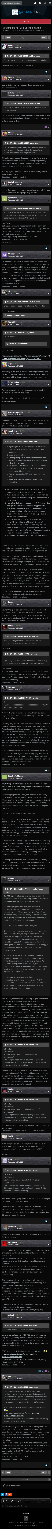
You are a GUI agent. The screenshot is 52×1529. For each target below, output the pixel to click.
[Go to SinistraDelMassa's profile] (4, 777)
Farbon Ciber (13, 382)
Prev (8, 37)
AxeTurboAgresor (15, 412)
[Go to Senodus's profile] (4, 603)
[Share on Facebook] (6, 1494)
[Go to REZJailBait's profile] (4, 1243)
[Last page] (49, 37)
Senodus (11, 602)
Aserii (10, 45)
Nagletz (11, 1089)
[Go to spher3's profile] (4, 94)
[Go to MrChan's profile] (4, 688)
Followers (24, 1479)
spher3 (11, 93)
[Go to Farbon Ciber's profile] (4, 383)
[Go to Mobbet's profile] (4, 255)
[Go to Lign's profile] (4, 364)
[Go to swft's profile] (4, 1160)
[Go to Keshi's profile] (4, 1137)
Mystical (33, 103)
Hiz (9, 291)
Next (43, 37)
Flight (7, 30)
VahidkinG (12, 198)
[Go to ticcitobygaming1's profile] (4, 183)
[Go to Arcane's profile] (4, 78)
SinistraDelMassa (15, 776)
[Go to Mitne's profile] (4, 627)
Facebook (26, 1518)
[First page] (3, 37)
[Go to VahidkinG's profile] (4, 198)
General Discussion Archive (33, 30)
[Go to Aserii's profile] (4, 46)
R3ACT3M (12, 322)
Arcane (11, 77)
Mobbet (11, 254)
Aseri (31, 1325)
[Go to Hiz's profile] (4, 292)
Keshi (10, 1136)
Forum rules (26, 21)
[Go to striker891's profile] (4, 1227)
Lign (10, 364)
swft (31, 654)
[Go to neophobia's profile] (4, 432)
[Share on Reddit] (10, 1494)
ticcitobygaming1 (15, 182)
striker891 (12, 1227)
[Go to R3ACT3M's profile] (4, 323)
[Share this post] (48, 48)
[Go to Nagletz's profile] (4, 1090)
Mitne (10, 626)
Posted (15, 48)
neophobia (12, 431)
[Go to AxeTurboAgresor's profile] (4, 413)
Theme (25, 1513)
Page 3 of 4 (26, 38)
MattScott (33, 208)
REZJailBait (12, 1242)
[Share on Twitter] (2, 1494)
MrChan (32, 56)
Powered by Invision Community (26, 1525)
